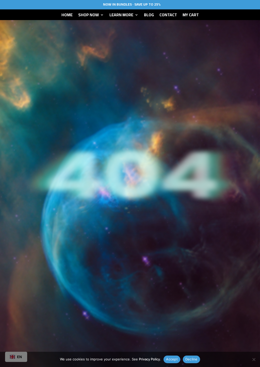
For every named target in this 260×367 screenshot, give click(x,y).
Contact (168, 16)
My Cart (191, 16)
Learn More (121, 16)
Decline (191, 359)
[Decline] (253, 359)
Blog (149, 16)
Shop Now (88, 16)
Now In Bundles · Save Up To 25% (132, 4)
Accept (172, 359)
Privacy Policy (149, 359)
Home (67, 16)
